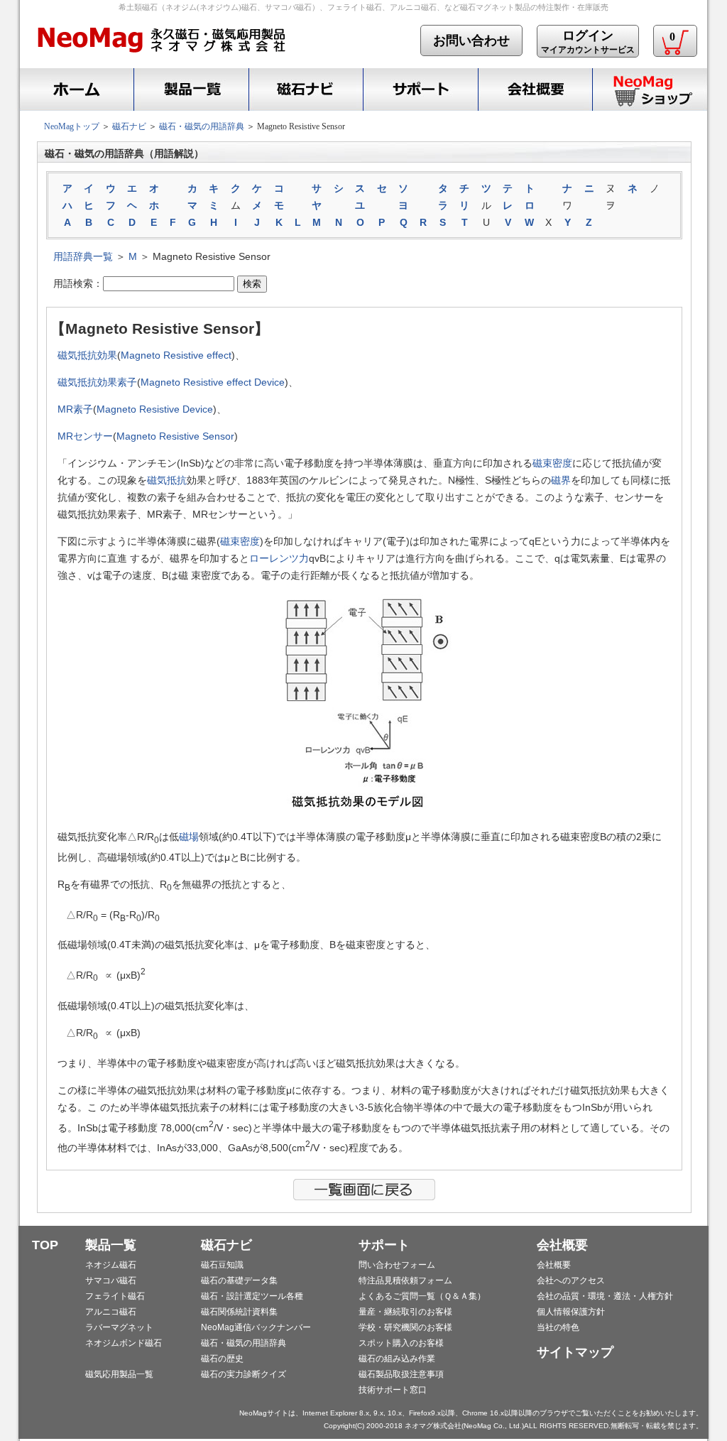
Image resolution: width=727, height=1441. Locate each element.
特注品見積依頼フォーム (405, 1280)
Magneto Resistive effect (176, 355)
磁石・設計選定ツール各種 (252, 1296)
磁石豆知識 (222, 1265)
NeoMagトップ (71, 126)
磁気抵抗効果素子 (97, 382)
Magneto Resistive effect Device (213, 382)
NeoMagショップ (649, 89)
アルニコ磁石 (110, 1312)
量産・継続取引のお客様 (405, 1312)
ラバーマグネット (119, 1327)
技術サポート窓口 (393, 1390)
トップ (74, 89)
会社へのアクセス (571, 1280)
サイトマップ (575, 1352)
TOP (45, 1245)
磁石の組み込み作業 (397, 1359)
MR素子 (75, 409)
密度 (250, 541)
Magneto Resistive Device (155, 409)
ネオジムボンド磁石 (123, 1343)
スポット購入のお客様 (401, 1343)
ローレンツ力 (279, 558)
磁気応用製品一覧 (119, 1374)
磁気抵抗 (167, 480)
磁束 (230, 541)
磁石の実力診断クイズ (243, 1374)
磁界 (561, 480)
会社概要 (535, 89)
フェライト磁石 (115, 1296)
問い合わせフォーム (397, 1265)
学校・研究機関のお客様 (405, 1327)
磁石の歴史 (222, 1359)
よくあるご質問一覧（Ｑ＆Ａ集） (422, 1296)
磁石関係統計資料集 (239, 1312)
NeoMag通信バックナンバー (256, 1327)
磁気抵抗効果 (87, 355)
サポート (420, 89)
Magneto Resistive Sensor (175, 436)
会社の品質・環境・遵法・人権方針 (605, 1296)
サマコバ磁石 (110, 1280)
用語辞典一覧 (83, 256)
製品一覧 (110, 1245)
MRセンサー (85, 436)
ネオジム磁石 (110, 1265)
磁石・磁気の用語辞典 (201, 126)
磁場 (189, 836)
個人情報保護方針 (571, 1312)
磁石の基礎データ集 (239, 1280)
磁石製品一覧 (190, 89)
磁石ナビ (305, 89)
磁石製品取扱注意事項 (401, 1374)
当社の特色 (558, 1327)
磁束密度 (552, 463)
